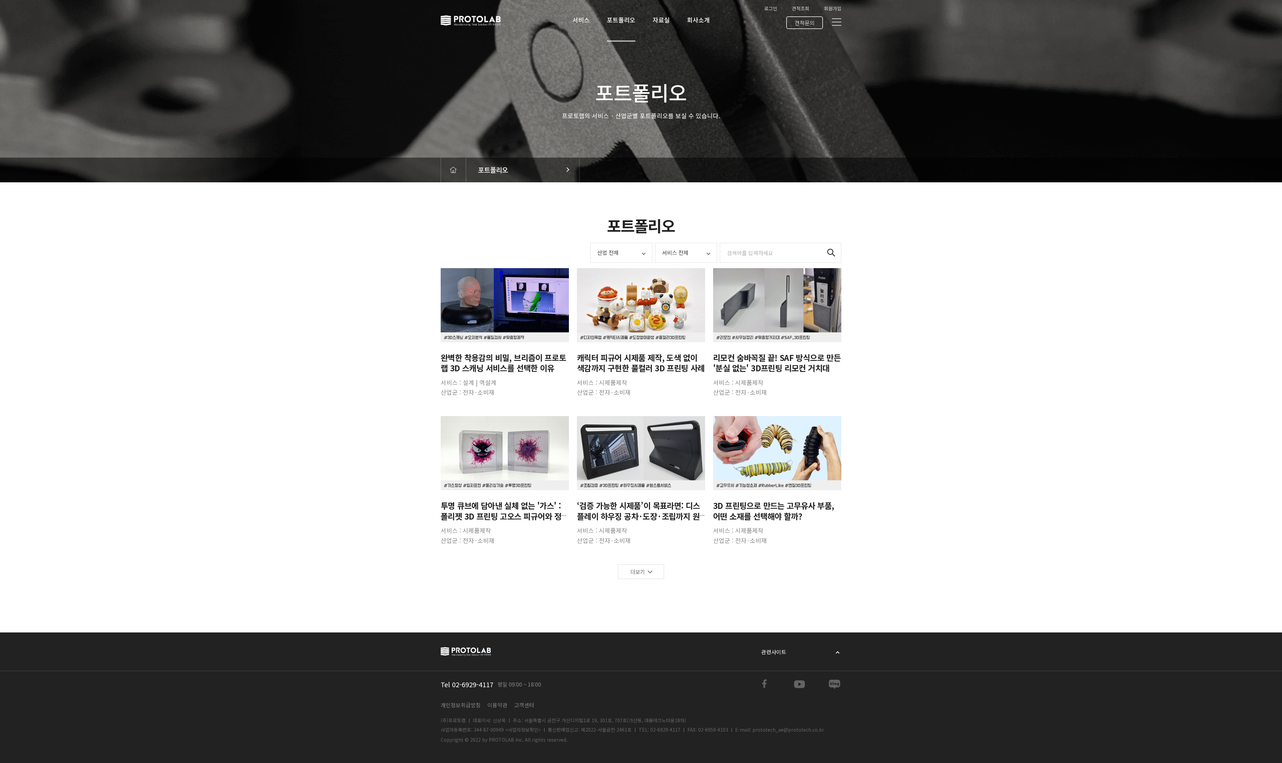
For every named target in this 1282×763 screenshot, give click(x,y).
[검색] (831, 253)
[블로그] (834, 684)
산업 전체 (608, 252)
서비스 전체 (675, 252)
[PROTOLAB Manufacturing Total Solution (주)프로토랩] (471, 20)
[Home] (453, 170)
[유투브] (799, 684)
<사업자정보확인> (523, 729)
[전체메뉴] (836, 22)
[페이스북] (764, 684)
